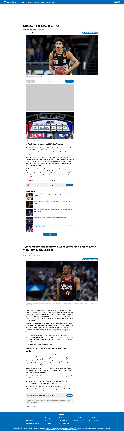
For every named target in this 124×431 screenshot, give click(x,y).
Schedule (30, 2)
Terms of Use (63, 420)
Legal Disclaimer (93, 420)
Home (27, 406)
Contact (61, 418)
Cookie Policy (78, 420)
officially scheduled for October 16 (49, 148)
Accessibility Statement (32, 423)
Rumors (24, 2)
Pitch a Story (29, 420)
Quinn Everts (29, 256)
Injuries (48, 2)
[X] (115, 2)
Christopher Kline (30, 29)
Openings (48, 418)
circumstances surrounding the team (61, 359)
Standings (36, 2)
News (19, 2)
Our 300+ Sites (78, 418)
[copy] (35, 33)
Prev (30, 81)
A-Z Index (48, 423)
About (27, 418)
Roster (42, 2)
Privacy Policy (49, 420)
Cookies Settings (64, 423)
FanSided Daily (93, 418)
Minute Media (18, 427)
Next (69, 81)
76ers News (34, 406)
